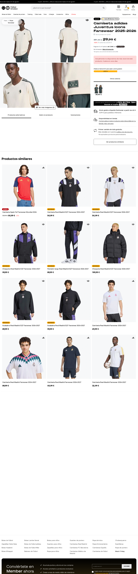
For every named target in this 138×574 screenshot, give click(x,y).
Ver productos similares (115, 142)
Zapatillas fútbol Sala (9, 544)
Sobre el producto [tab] (46, 115)
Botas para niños (53, 540)
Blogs (134, 14)
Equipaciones (126, 14)
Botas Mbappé (7, 551)
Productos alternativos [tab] (16, 115)
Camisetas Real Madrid (78, 544)
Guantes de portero (19, 14)
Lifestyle (51, 14)
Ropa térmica (97, 540)
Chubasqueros (120, 540)
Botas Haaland (7, 548)
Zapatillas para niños (54, 548)
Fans (45, 14)
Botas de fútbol (6, 14)
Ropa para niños (53, 551)
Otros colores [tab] (115, 79)
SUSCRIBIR (127, 566)
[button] (115, 121)
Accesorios (59, 14)
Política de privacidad (102, 573)
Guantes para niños (54, 544)
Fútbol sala (38, 14)
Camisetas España (99, 548)
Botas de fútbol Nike (31, 548)
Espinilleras (119, 544)
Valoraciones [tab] (75, 115)
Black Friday (120, 551)
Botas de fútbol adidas (32, 544)
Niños (67, 14)
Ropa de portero (121, 548)
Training (30, 14)
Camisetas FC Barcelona (79, 548)
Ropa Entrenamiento (100, 544)
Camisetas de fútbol (100, 551)
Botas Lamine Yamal (31, 540)
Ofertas (73, 14)
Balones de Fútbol (30, 551)
